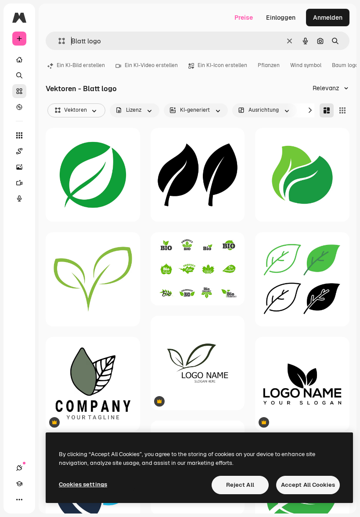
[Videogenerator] (19, 183)
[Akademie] (19, 484)
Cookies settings (83, 484)
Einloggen (280, 17)
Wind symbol (305, 65)
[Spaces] (19, 151)
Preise (243, 17)
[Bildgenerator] (19, 167)
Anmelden (327, 17)
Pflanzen (269, 65)
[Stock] (19, 91)
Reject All (240, 485)
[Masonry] (327, 110)
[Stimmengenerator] (19, 198)
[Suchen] (19, 75)
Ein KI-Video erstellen (151, 65)
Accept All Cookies (308, 485)
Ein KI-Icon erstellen (222, 65)
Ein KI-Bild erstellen (81, 65)
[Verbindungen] (19, 468)
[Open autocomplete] (58, 41)
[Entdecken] (19, 107)
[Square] (342, 110)
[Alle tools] (19, 135)
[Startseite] (19, 60)
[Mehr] (19, 499)
